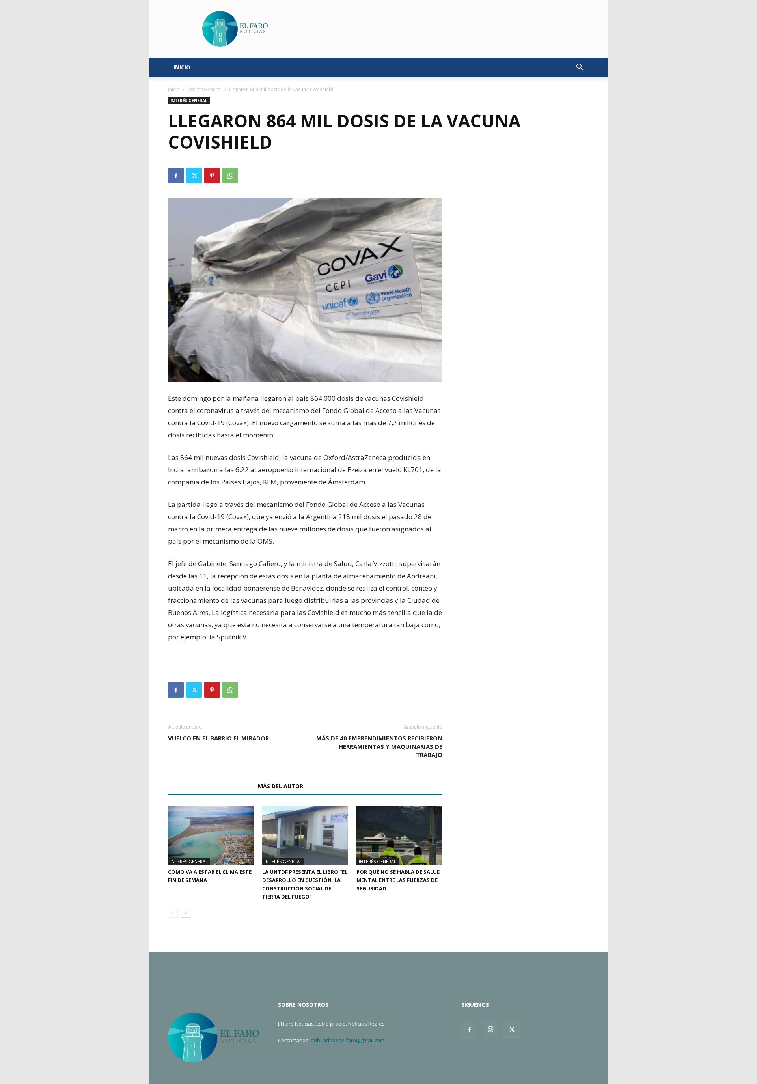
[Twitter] (194, 175)
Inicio (174, 89)
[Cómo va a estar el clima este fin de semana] (211, 835)
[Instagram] (490, 1029)
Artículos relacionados (210, 786)
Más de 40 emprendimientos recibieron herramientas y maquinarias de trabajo (379, 746)
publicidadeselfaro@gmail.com (347, 1040)
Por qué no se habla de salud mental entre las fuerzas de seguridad (398, 880)
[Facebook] (176, 175)
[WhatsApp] (230, 175)
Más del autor (280, 786)
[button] (579, 68)
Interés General (204, 89)
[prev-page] (173, 913)
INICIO (181, 67)
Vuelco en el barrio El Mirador (218, 738)
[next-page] (185, 913)
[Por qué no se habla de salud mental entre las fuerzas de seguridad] (399, 835)
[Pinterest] (212, 175)
